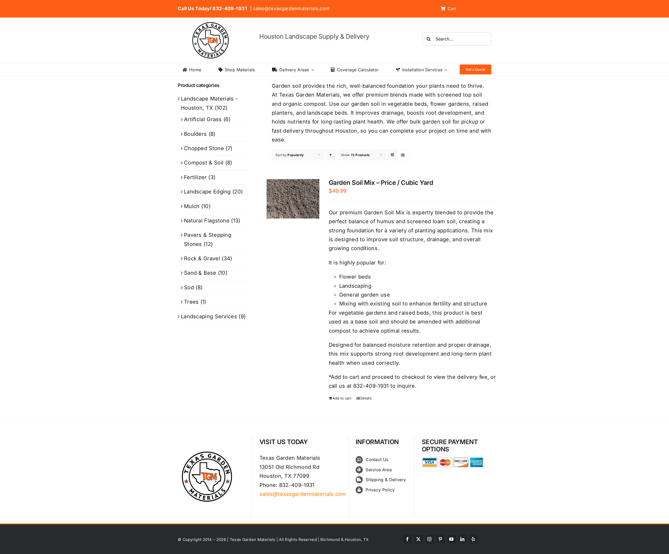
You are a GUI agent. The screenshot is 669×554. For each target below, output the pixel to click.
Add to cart (342, 398)
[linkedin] (462, 539)
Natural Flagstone (206, 220)
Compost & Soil (203, 163)
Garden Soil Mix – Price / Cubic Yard (381, 182)
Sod (189, 287)
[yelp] (473, 539)
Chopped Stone (204, 148)
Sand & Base (200, 273)
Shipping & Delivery (386, 479)
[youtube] (451, 539)
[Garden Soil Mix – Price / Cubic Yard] (293, 199)
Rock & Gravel (202, 258)
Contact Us (377, 459)
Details (366, 398)
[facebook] (407, 539)
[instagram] (429, 539)
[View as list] (403, 155)
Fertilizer (195, 177)
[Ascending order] (331, 155)
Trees (191, 302)
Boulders (195, 134)
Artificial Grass (203, 119)
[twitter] (418, 539)
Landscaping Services (209, 316)
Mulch (192, 206)
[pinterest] (440, 539)
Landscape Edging (207, 191)
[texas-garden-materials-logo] (211, 25)
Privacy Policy (380, 489)
